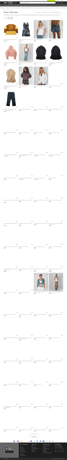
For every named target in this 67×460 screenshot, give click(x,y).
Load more (33, 436)
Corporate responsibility (35, 448)
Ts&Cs (58, 458)
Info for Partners (45, 451)
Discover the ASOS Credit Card (47, 452)
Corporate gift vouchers (46, 448)
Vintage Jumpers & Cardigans (56, 12)
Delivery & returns (22, 448)
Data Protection (22, 454)
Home (4, 9)
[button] (55, 451)
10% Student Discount (23, 451)
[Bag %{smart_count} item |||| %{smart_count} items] (62, 2)
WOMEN (10, 2)
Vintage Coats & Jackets (46, 12)
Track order (21, 447)
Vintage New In (38, 12)
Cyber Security (34, 451)
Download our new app (51, 0)
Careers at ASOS (34, 447)
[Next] (62, 12)
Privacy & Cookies (55, 458)
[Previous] (34, 12)
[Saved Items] (60, 2)
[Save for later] (17, 37)
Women (8, 9)
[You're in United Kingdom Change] (62, 0)
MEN (15, 2)
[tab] (5, 5)
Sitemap (21, 452)
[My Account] (57, 2)
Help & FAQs (58, 0)
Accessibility (61, 458)
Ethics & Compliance (23, 455)
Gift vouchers (45, 447)
